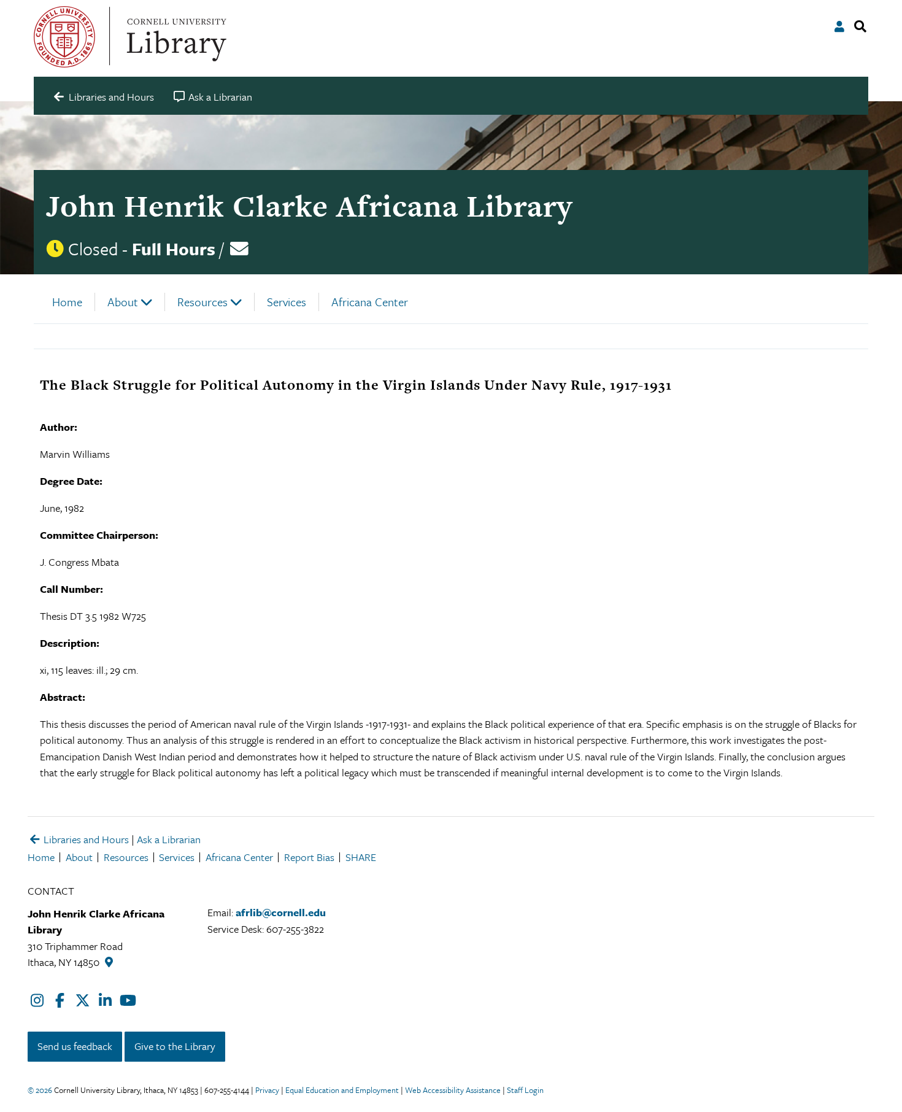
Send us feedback (74, 1046)
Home (67, 301)
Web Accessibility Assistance (453, 1090)
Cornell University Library (175, 37)
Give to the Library (174, 1046)
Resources (202, 301)
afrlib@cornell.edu (281, 912)
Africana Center (369, 301)
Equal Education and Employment (342, 1090)
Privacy (267, 1090)
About (122, 301)
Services (286, 301)
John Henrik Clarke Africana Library (309, 206)
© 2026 (40, 1090)
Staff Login (525, 1090)
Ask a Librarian (169, 839)
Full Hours (173, 248)
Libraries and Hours (85, 839)
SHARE (360, 857)
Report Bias (309, 857)
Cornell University (64, 37)
